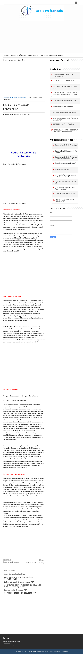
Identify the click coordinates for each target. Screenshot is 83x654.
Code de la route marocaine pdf (63, 80)
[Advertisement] (24, 78)
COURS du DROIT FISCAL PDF (63, 106)
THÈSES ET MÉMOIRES (18, 55)
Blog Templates (54, 651)
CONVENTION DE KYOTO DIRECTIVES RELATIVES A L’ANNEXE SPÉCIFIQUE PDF (23, 586)
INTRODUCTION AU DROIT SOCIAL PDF (65, 87)
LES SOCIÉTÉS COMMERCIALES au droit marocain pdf (65, 176)
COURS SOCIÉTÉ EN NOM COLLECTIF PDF (20, 593)
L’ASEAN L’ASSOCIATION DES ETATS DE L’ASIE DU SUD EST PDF (66, 131)
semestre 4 (23, 97)
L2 (18, 97)
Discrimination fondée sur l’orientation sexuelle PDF (66, 119)
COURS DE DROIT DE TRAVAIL (63, 124)
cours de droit (33, 55)
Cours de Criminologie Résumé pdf (64, 100)
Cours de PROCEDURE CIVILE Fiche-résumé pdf (65, 188)
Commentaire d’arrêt (62, 169)
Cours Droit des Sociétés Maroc (15, 574)
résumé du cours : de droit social (35, 563)
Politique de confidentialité (11, 641)
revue (60, 55)
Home (7, 55)
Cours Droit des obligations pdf (65, 163)
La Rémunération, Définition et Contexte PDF (19, 582)
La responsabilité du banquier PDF (15, 590)
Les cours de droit (8, 646)
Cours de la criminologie (11, 562)
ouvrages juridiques (49, 55)
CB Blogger (64, 651)
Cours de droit (7, 644)
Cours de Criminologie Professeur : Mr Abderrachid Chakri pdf (66, 158)
